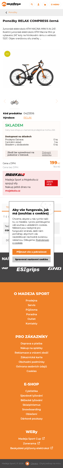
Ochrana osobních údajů (31, 366)
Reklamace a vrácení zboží (31, 352)
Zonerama (30, 443)
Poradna (31, 314)
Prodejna (31, 300)
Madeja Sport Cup (30, 438)
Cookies (32, 371)
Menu (56, 4)
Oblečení (31, 414)
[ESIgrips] (15, 270)
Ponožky (13, 12)
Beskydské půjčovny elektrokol (30, 448)
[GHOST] (47, 269)
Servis (31, 305)
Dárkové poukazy (32, 418)
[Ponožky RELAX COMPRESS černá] (31, 68)
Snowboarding (31, 409)
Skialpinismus (31, 404)
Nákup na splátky (31, 348)
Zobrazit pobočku (46, 153)
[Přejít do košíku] (45, 4)
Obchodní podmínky (31, 361)
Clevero (34, 463)
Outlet (32, 319)
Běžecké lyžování (31, 400)
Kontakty (31, 323)
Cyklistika (31, 391)
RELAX (28, 117)
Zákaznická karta (32, 357)
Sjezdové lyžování (31, 395)
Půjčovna (31, 309)
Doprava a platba (31, 343)
